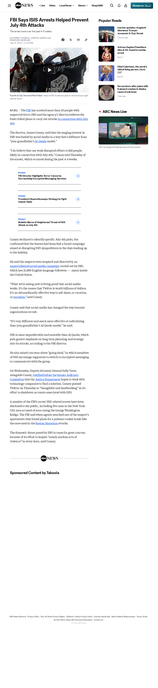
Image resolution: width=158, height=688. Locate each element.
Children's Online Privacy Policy (79, 616)
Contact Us (98, 620)
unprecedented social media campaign (34, 266)
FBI (28, 110)
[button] (9, 5)
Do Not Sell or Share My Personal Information (73, 620)
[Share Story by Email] (78, 40)
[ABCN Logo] (24, 5)
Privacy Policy (33, 616)
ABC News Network (18, 616)
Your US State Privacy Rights (52, 616)
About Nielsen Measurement (123, 616)
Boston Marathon (46, 423)
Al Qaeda (40, 141)
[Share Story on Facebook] (63, 40)
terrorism (19, 297)
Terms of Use (142, 616)
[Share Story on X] (71, 40)
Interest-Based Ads (102, 616)
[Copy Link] (86, 40)
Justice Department (47, 379)
